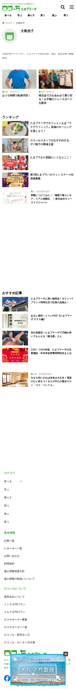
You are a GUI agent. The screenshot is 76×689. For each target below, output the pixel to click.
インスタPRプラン (14, 604)
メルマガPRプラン (14, 611)
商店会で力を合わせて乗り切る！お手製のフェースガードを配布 (55, 99)
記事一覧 (9, 540)
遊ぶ (54, 15)
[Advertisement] (38, 245)
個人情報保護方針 (14, 571)
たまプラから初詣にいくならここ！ (51, 157)
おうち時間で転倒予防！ (16, 95)
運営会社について (14, 596)
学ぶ (19, 15)
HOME (8, 22)
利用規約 (9, 563)
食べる (8, 15)
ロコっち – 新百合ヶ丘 (17, 634)
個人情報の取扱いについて (19, 578)
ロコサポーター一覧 (15, 627)
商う (66, 15)
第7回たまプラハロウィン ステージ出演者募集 (52, 176)
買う (42, 15)
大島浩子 (20, 22)
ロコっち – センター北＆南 (19, 642)
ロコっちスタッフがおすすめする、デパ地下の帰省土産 (51, 142)
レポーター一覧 (13, 548)
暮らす (31, 15)
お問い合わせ (12, 555)
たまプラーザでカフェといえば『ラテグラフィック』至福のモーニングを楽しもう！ (51, 126)
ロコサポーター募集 (15, 619)
